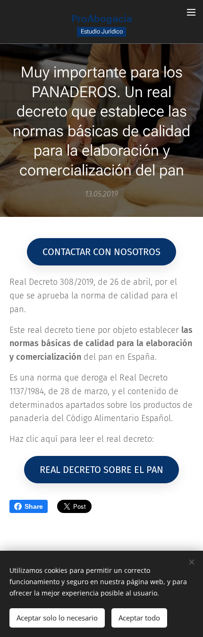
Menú (191, 11)
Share (34, 506)
